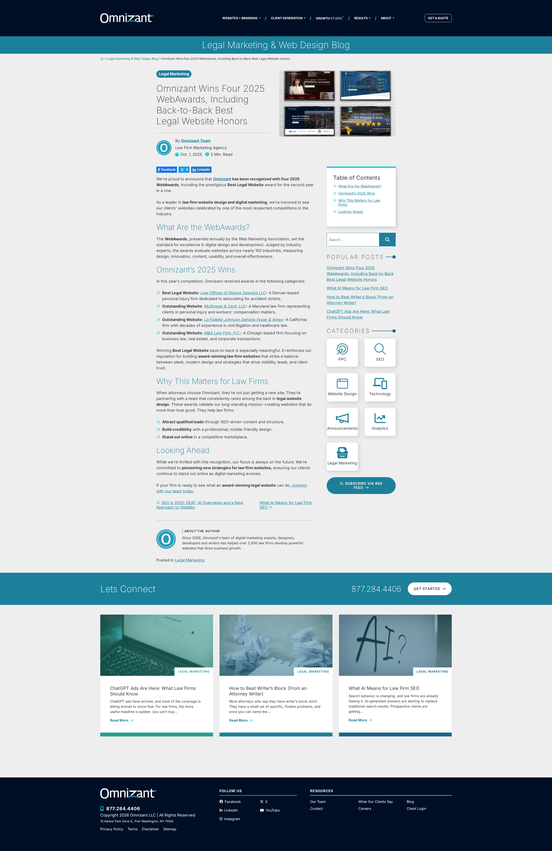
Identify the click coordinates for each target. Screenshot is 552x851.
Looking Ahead (350, 211)
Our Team (318, 801)
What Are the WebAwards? (359, 186)
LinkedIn (200, 169)
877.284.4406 (376, 589)
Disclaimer (150, 829)
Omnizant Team (195, 140)
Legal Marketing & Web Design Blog (132, 58)
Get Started (427, 589)
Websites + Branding (240, 18)
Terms (133, 829)
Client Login (416, 808)
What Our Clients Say (375, 801)
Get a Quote (438, 18)
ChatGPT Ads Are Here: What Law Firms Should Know (358, 314)
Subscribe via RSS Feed (363, 485)
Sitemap (169, 829)
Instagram (232, 819)
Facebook (166, 169)
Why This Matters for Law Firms (359, 202)
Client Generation (287, 18)
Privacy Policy (111, 829)
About (386, 18)
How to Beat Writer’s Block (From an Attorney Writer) (360, 300)
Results (361, 18)
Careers (364, 808)
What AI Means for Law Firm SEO (357, 288)
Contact (316, 808)
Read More (155, 720)
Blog (410, 801)
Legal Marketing (174, 74)
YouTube (273, 810)
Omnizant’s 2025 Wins (356, 193)
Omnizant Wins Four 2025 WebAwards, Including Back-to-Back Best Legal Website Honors (360, 274)
